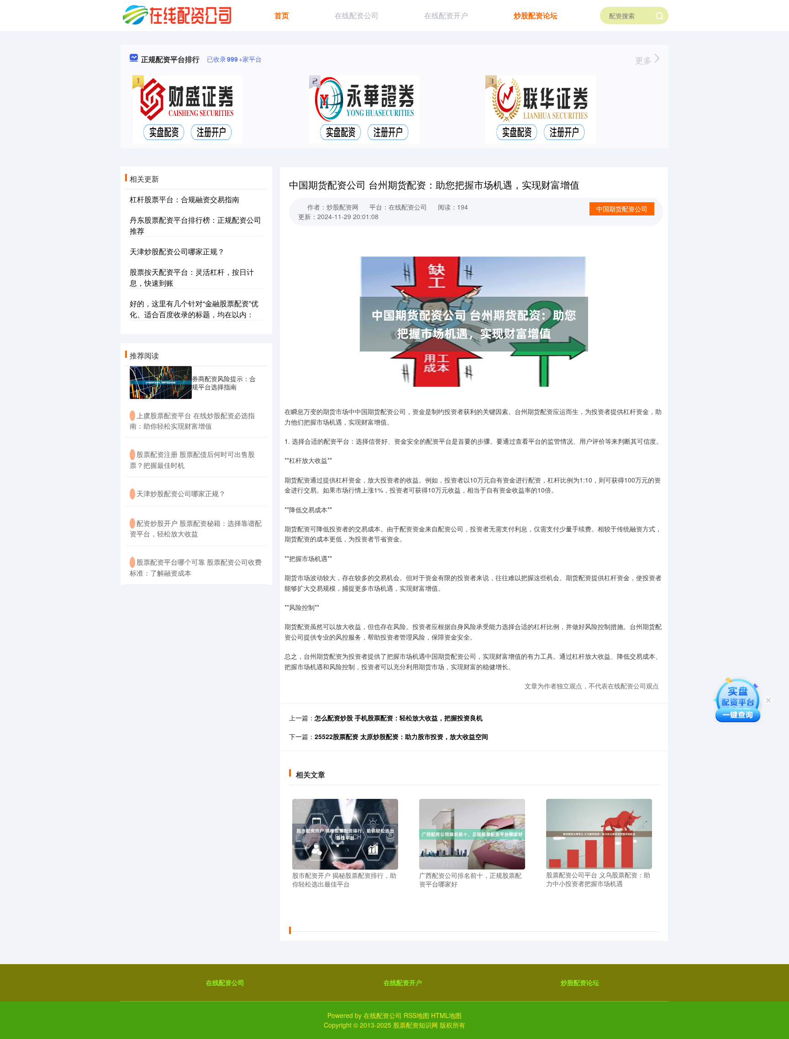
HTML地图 (446, 1015)
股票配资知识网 (415, 1024)
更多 (644, 60)
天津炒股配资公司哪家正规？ (177, 251)
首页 (281, 15)
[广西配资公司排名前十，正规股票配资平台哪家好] (472, 833)
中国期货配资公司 (621, 208)
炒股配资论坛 (536, 15)
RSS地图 (416, 1015)
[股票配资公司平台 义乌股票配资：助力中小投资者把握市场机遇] (599, 833)
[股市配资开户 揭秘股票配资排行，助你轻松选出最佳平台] (345, 833)
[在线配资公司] (176, 14)
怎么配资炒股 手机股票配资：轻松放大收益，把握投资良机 (399, 717)
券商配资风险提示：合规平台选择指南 (224, 382)
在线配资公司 (357, 15)
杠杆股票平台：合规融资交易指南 (184, 199)
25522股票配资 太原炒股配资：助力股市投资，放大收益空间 (401, 736)
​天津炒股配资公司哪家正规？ (181, 493)
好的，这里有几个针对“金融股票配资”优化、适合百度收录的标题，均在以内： (194, 309)
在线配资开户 (446, 15)
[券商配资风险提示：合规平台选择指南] (161, 382)
